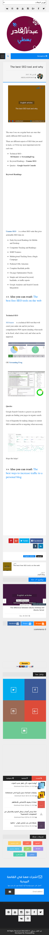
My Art (38, 848)
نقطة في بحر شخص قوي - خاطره (23, 823)
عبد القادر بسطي (36, 931)
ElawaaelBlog (29, 933)
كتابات (27, 843)
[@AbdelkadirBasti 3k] (13, 689)
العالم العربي (19, 854)
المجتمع (38, 843)
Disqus (25, 623)
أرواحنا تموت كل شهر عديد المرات (24, 783)
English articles (29, 556)
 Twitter (24, 541)
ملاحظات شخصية (14, 848)
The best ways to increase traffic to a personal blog (24, 473)
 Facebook (36, 541)
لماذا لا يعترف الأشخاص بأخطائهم (24, 802)
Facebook (12, 623)
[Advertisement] (24, 506)
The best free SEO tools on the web (23, 298)
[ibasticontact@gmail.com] (24, 730)
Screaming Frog (15, 362)
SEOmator (10, 322)
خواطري (32, 854)
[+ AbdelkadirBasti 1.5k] (35, 711)
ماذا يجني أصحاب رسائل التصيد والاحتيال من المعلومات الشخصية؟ (20, 813)
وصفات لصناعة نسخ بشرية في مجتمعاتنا (21, 793)
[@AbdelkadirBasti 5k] (13, 711)
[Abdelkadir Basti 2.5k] (35, 689)
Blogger (38, 623)
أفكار (27, 848)
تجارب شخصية (14, 843)
